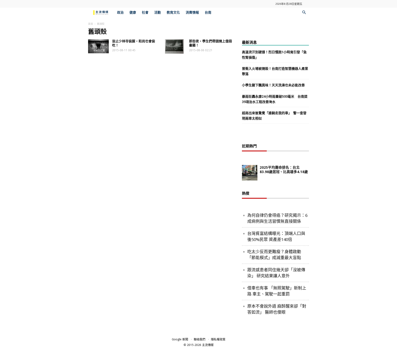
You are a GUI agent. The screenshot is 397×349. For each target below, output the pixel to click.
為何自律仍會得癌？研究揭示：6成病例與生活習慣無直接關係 (277, 218)
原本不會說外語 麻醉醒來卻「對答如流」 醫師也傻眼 (276, 309)
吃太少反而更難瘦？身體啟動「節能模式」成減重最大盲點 (274, 254)
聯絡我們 (199, 339)
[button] (304, 13)
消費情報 (192, 12)
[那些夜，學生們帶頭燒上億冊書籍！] (174, 46)
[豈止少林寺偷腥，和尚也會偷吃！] (98, 46)
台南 (208, 12)
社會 (145, 12)
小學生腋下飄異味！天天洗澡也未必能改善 (273, 85)
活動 (157, 12)
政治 (120, 12)
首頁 (90, 24)
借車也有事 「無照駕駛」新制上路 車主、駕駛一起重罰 (276, 291)
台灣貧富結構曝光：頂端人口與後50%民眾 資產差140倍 (276, 236)
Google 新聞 (180, 339)
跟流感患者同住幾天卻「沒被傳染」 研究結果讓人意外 (276, 273)
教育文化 (173, 12)
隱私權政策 (218, 339)
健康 (132, 12)
